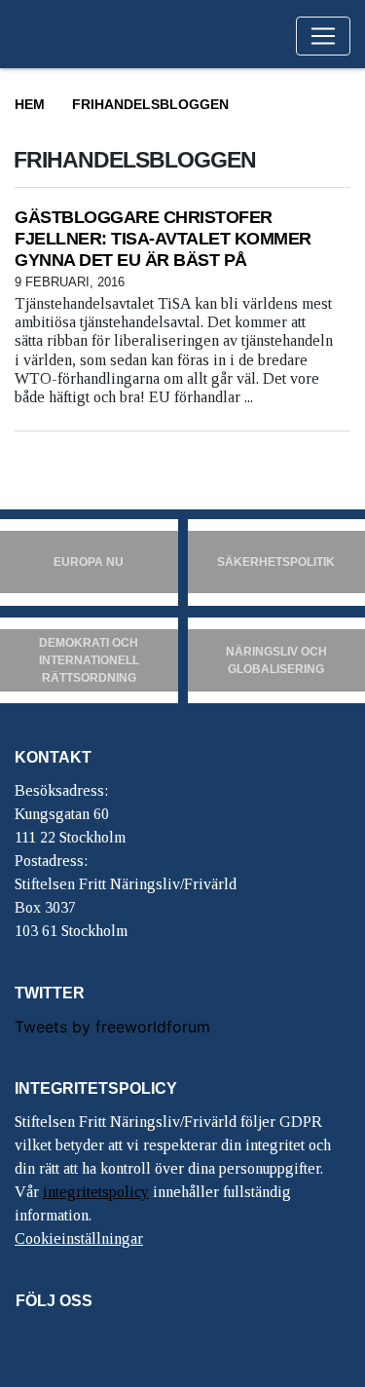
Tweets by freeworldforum (112, 1026)
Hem (30, 104)
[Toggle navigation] (323, 36)
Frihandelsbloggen (150, 104)
